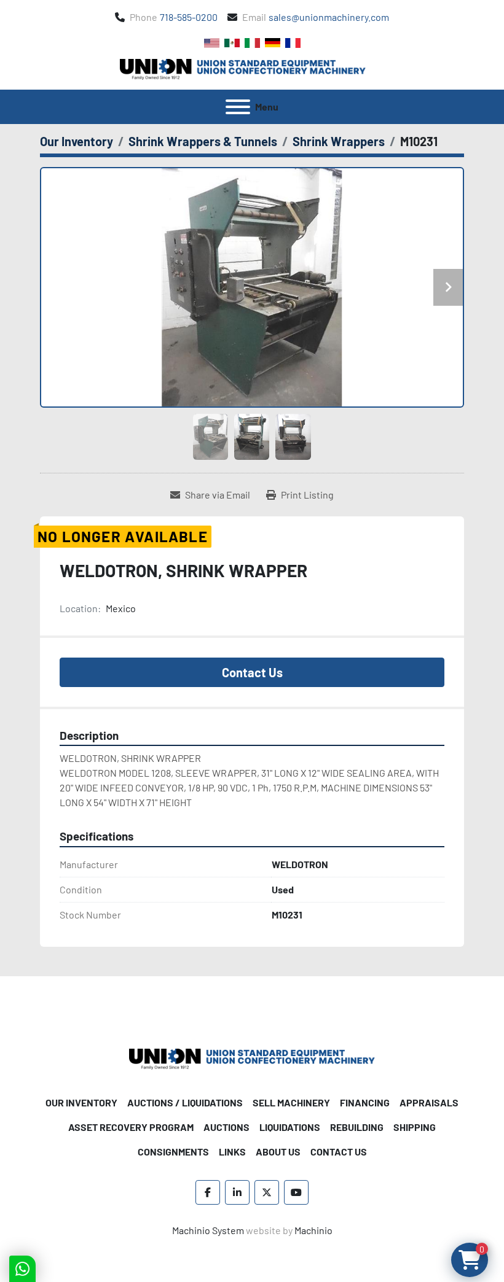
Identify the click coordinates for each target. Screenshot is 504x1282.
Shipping (414, 1127)
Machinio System (208, 1230)
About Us (278, 1151)
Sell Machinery (291, 1102)
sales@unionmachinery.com (329, 17)
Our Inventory (81, 1102)
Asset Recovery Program (131, 1127)
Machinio (313, 1230)
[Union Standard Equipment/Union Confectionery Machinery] (252, 1057)
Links (232, 1151)
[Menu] (238, 106)
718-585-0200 (189, 17)
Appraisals (429, 1102)
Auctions (226, 1127)
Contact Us (252, 672)
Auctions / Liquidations (185, 1102)
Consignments (173, 1151)
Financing (365, 1102)
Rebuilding (357, 1127)
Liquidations (289, 1127)
